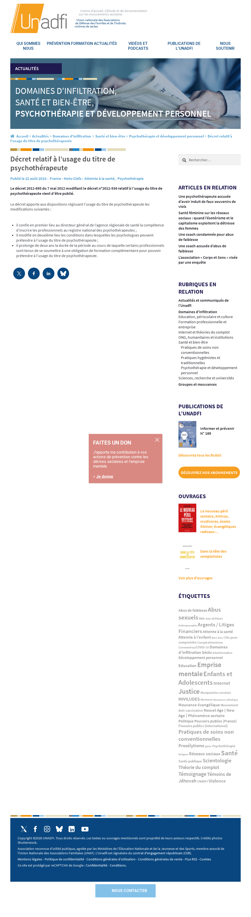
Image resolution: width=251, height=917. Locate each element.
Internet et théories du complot (204, 332)
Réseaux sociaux (204, 753)
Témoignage (192, 773)
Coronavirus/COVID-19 (193, 647)
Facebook (35, 829)
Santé (229, 753)
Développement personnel (200, 657)
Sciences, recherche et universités (206, 377)
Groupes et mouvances (197, 384)
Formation (82, 43)
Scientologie (217, 760)
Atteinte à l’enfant (194, 637)
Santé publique (190, 761)
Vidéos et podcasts (138, 46)
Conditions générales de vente (160, 859)
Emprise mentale (199, 669)
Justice (189, 691)
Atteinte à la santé (99, 178)
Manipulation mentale (216, 692)
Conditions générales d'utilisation (111, 859)
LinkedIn (71, 829)
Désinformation (222, 653)
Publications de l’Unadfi (184, 46)
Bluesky (59, 829)
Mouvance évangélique (199, 704)
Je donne (104, 476)
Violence (217, 781)
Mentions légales (30, 859)
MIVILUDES (189, 699)
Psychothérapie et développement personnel (166, 136)
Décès (207, 652)
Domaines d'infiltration (72, 136)
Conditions (118, 865)
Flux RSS (191, 859)
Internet (221, 683)
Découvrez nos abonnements (209, 472)
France (55, 178)
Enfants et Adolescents (205, 678)
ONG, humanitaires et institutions (205, 337)
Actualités (105, 43)
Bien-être (217, 637)
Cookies (205, 859)
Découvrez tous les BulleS (199, 455)
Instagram (47, 829)
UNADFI (202, 781)
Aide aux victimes (211, 618)
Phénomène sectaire (206, 715)
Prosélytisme (191, 745)
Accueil (22, 136)
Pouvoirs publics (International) (203, 726)
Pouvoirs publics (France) (215, 721)
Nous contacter (129, 890)
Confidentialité (96, 865)
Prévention (58, 43)
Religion (183, 754)
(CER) (187, 853)
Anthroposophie (187, 625)
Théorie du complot (198, 767)
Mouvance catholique (225, 699)
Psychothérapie (130, 178)
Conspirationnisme (210, 642)
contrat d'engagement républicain (158, 853)
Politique (186, 721)
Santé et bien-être (110, 136)
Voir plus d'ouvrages (195, 577)
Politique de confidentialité (64, 859)
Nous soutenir (225, 46)
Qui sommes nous (28, 46)
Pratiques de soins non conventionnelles (200, 350)
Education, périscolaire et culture (205, 316)
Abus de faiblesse (192, 610)
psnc (208, 746)
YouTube (85, 829)
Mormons (207, 699)
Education (187, 665)
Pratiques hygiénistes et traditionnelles (200, 360)
